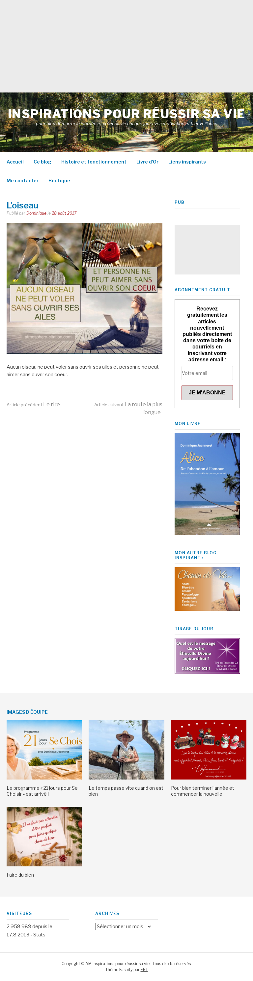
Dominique (36, 213)
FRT (144, 969)
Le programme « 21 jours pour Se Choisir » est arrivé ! (42, 791)
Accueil (15, 161)
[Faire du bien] (44, 865)
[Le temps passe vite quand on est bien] (126, 778)
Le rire (33, 404)
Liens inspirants (187, 161)
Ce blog (42, 161)
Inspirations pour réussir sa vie (126, 114)
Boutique (59, 180)
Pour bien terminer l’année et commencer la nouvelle (202, 791)
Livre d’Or (147, 161)
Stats (39, 935)
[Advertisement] (126, 46)
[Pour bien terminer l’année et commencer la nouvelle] (208, 778)
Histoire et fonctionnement (93, 161)
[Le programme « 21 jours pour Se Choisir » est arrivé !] (44, 778)
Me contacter (23, 180)
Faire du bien (20, 875)
